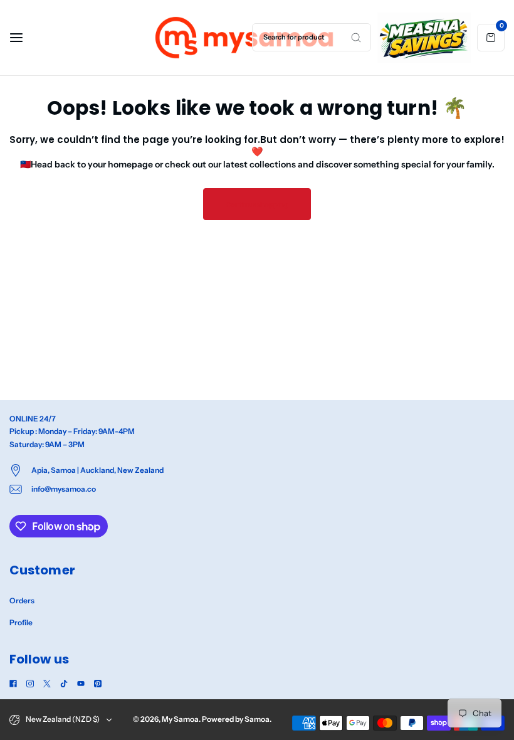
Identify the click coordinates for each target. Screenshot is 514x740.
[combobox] (311, 37)
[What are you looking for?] (356, 37)
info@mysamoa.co (63, 489)
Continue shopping (257, 204)
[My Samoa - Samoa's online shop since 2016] (245, 37)
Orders (21, 600)
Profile (21, 622)
